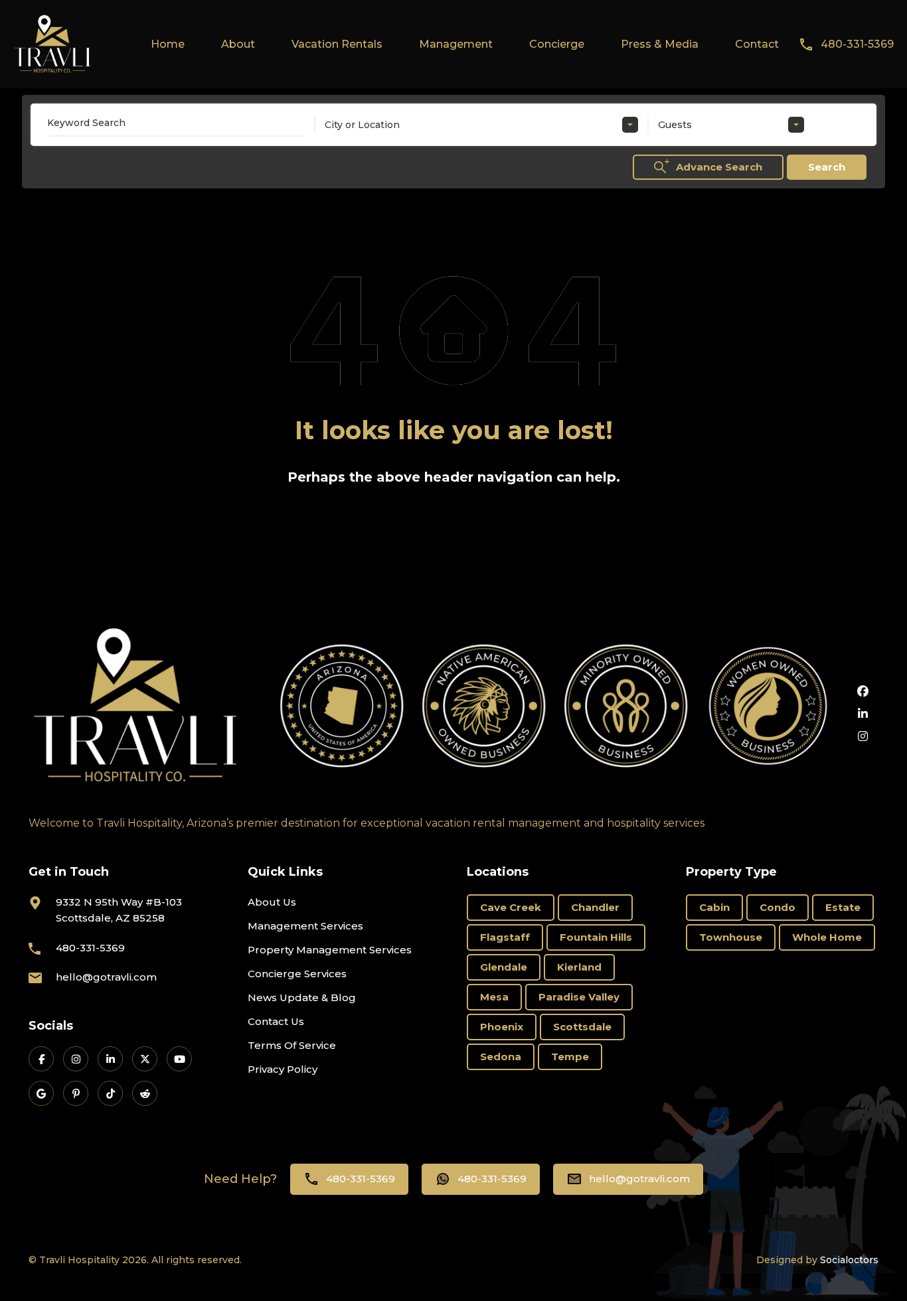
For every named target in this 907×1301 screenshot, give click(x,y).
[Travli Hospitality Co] (53, 43)
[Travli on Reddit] (144, 1093)
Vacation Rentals (336, 44)
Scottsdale (582, 1026)
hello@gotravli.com (106, 977)
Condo (777, 907)
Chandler (595, 907)
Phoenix (501, 1026)
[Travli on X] (144, 1058)
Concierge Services (297, 973)
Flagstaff (505, 937)
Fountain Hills (596, 937)
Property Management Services (330, 949)
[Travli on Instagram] (75, 1058)
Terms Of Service (292, 1045)
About (238, 44)
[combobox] (481, 124)
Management (456, 44)
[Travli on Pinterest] (75, 1093)
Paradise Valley (578, 997)
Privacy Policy (282, 1069)
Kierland (579, 967)
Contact (757, 44)
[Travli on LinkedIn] (110, 1058)
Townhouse (730, 937)
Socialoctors (849, 1260)
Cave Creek (510, 907)
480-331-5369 (857, 44)
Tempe (570, 1056)
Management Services (305, 926)
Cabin (714, 907)
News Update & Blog (302, 997)
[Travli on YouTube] (179, 1058)
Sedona (500, 1056)
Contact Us (276, 1021)
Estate (843, 907)
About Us (272, 902)
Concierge (556, 44)
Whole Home (827, 937)
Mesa (494, 997)
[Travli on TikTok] (110, 1093)
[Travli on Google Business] (41, 1093)
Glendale (503, 967)
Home (168, 44)
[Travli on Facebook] (41, 1058)
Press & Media (660, 44)
